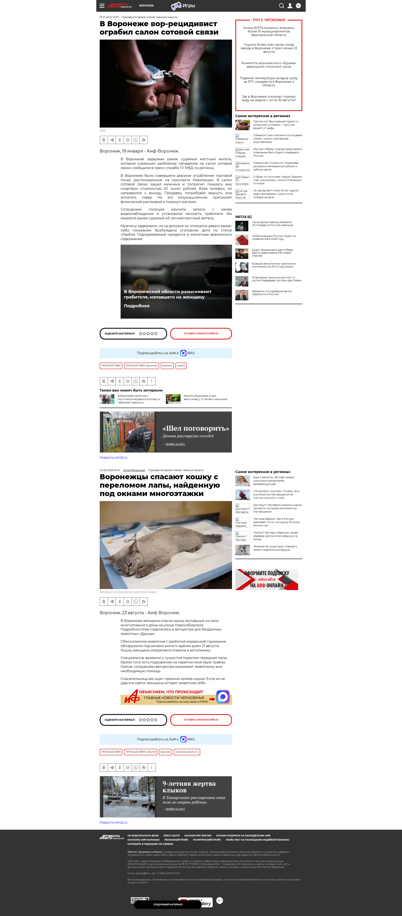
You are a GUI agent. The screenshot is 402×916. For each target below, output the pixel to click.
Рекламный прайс (176, 839)
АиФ (103, 130)
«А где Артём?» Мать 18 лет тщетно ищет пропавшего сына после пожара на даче (276, 194)
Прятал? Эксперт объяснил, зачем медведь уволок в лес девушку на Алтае (275, 536)
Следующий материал (168, 904)
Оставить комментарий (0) (201, 333)
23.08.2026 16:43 (110, 470)
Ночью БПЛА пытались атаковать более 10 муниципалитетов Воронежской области (269, 31)
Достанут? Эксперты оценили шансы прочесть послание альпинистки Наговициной (277, 508)
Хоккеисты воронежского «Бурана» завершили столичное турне (268, 64)
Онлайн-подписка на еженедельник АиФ (243, 835)
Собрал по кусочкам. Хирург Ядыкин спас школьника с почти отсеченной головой (277, 180)
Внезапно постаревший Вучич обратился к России (272, 293)
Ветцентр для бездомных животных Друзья (128, 591)
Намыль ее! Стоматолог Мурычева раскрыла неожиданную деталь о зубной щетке (275, 166)
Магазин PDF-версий (197, 835)
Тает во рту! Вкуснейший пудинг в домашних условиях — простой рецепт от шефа (275, 125)
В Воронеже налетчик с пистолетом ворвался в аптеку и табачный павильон (139, 399)
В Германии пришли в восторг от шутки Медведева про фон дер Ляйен (276, 279)
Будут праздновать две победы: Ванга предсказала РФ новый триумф (273, 252)
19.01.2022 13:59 (109, 17)
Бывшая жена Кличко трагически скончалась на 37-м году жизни (274, 265)
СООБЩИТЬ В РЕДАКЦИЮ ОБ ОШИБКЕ (150, 844)
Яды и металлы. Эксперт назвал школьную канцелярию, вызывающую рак (274, 481)
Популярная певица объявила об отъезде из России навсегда (272, 224)
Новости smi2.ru (114, 458)
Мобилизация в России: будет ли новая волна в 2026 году (274, 237)
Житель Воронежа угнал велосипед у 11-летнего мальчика (205, 397)
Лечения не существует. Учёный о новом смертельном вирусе (275, 548)
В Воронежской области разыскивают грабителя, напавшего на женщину (168, 294)
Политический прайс (207, 839)
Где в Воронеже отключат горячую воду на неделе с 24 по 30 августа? (269, 98)
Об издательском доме (143, 835)
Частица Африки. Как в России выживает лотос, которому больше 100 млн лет (276, 522)
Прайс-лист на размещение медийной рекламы (257, 839)
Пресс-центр (172, 835)
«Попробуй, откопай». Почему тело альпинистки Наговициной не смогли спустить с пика (276, 494)
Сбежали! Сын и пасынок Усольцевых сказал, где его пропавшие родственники (277, 138)
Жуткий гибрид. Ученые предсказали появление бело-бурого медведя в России (277, 152)
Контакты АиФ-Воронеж (144, 839)
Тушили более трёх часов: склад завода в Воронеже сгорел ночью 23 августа (269, 48)
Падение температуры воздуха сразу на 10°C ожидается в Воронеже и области (269, 81)
